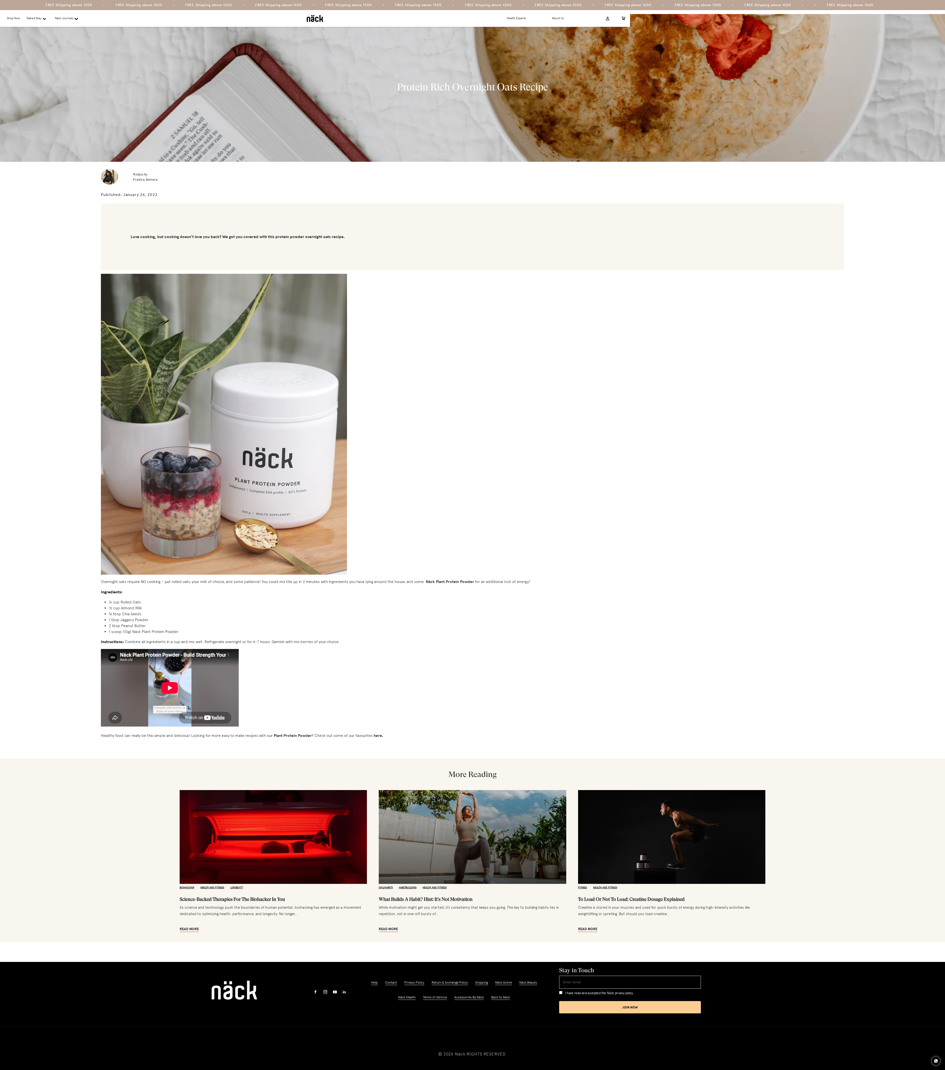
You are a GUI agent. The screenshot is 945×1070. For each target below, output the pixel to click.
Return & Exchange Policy (450, 982)
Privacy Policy (414, 982)
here (378, 735)
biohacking (187, 887)
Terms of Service (435, 997)
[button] (37, 18)
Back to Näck (500, 997)
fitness (582, 887)
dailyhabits (386, 887)
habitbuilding (407, 887)
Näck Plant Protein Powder (450, 581)
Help (374, 982)
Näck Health (407, 997)
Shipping (481, 982)
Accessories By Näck (469, 997)
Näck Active (503, 982)
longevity (236, 887)
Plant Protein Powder (293, 735)
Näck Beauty (528, 982)
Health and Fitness (212, 887)
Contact (391, 982)
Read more (189, 929)
